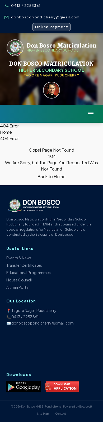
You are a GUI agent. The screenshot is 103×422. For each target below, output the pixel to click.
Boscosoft (85, 406)
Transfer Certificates (24, 265)
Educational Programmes (28, 272)
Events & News (18, 257)
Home (6, 132)
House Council (19, 279)
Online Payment (51, 27)
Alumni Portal (17, 287)
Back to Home (51, 176)
